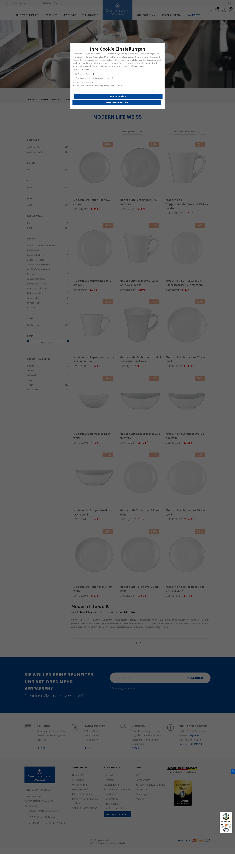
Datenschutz (156, 91)
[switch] (226, 830)
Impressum (146, 91)
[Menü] (230, 813)
